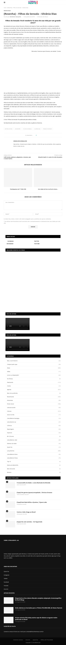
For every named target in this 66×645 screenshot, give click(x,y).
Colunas (34, 411)
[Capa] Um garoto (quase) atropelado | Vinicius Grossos (34, 492)
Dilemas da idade (34, 443)
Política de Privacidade (47, 640)
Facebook (6, 582)
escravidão (17, 128)
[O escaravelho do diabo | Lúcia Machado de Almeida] (10, 485)
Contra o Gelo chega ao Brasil (26, 512)
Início (5, 7)
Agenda (34, 389)
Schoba (34, 119)
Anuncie (6, 589)
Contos (34, 386)
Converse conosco (18, 640)
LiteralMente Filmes (34, 458)
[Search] (61, 2)
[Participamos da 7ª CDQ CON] (18, 177)
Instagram (6, 575)
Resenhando (9, 123)
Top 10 (34, 461)
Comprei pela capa (34, 364)
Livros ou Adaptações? (34, 375)
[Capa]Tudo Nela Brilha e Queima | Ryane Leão (32, 502)
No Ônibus (34, 378)
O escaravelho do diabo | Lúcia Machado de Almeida (33, 483)
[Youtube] (9, 562)
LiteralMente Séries (34, 454)
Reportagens (34, 429)
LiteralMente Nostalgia (34, 418)
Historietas (34, 400)
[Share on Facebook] (38, 135)
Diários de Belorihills (34, 465)
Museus (34, 472)
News (34, 368)
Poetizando (34, 382)
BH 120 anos (34, 436)
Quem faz (34, 447)
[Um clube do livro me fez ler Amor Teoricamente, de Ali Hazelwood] (48, 177)
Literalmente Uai (34, 422)
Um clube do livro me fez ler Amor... (48, 189)
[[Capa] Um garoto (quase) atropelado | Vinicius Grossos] (10, 495)
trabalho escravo (47, 128)
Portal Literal (34, 404)
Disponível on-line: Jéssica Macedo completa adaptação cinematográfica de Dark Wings (38, 599)
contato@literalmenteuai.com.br (35, 631)
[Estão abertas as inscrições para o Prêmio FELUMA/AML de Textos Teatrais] (8, 610)
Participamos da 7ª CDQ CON (18, 189)
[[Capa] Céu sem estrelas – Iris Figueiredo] (10, 524)
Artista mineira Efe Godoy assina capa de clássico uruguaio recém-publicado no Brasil (36, 618)
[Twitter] (7, 562)
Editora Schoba (8, 128)
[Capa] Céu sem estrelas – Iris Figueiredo (29, 522)
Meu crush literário (34, 361)
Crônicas (34, 425)
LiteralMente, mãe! (34, 440)
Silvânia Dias (37, 128)
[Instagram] (8, 562)
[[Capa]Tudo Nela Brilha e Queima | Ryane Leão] (10, 504)
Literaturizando (34, 407)
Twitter (6, 578)
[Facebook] (5, 562)
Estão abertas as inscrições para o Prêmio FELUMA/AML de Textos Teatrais (38, 608)
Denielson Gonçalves (15, 17)
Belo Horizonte (34, 469)
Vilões (34, 371)
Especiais (34, 432)
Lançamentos (34, 451)
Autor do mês (34, 414)
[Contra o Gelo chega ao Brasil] (10, 514)
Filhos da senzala (27, 128)
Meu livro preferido (34, 393)
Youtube (6, 585)
